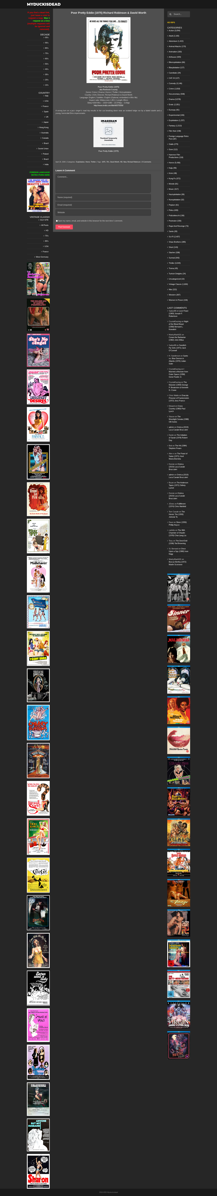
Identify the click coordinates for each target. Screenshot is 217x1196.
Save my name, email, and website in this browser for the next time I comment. (90, 221)
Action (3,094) (174, 30)
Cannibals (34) (175, 73)
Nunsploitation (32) (176, 200)
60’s (46, 58)
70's (107, 162)
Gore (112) (173, 149)
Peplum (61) (174, 205)
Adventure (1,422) (176, 41)
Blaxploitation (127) (176, 67)
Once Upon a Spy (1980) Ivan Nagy (178, 551)
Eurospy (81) (174, 110)
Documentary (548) (177, 94)
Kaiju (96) (173, 168)
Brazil (46, 143)
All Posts (44, 225)
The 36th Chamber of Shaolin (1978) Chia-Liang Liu (177, 532)
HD (121, 162)
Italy (46, 96)
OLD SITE (44, 220)
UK (47, 117)
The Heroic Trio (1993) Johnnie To (177, 514)
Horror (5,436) (174, 163)
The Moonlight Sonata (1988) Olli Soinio (179, 419)
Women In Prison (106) (178, 300)
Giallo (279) (173, 144)
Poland (45, 154)
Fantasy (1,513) (175, 126)
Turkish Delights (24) (177, 274)
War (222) (173, 289)
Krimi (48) (173, 173)
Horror (88, 162)
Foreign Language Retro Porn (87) (178, 137)
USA (46, 101)
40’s (46, 69)
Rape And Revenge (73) (178, 226)
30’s (46, 74)
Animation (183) (175, 52)
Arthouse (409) (175, 57)
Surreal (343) (174, 258)
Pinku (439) (173, 210)
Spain (46, 111)
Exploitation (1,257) (176, 120)
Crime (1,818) (174, 89)
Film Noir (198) (175, 131)
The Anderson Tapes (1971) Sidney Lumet (178, 485)
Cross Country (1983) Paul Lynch (177, 408)
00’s (46, 37)
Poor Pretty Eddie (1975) (108, 151)
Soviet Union (43, 148)
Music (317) (174, 189)
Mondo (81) (173, 184)
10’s (46, 85)
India (46, 164)
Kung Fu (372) (174, 178)
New (124, 162)
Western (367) (174, 295)
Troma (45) (173, 268)
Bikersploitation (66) (177, 62)
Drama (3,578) (175, 99)
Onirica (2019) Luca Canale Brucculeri (177, 466)
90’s (46, 43)
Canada (45, 138)
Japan (45, 122)
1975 (103, 162)
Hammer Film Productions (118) (176, 156)
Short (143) (173, 247)
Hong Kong (43, 127)
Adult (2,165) (174, 36)
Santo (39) (173, 231)
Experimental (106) (176, 115)
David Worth (114, 162)
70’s (46, 53)
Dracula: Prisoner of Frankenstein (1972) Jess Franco (179, 398)
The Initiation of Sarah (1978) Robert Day (178, 437)
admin (171, 427)
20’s (46, 80)
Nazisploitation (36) (176, 194)
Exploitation (80, 162)
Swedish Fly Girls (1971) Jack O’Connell (177, 348)
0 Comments (146, 162)
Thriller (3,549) (175, 263)
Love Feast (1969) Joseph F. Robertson (178, 313)
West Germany (42, 257)
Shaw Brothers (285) (177, 242)
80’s (46, 48)
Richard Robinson (133, 162)
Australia (44, 133)
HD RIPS (171, 22)
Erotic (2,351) (174, 104)
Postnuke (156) (175, 221)
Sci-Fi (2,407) (174, 237)
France (45, 106)
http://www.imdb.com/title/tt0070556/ (108, 105)
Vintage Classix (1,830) (178, 284)
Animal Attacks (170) (177, 46)
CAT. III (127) (174, 78)
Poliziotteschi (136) (176, 215)
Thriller (93, 162)
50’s (46, 64)
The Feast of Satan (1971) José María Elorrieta (178, 456)
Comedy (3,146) (175, 83)
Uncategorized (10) (176, 279)
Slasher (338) (174, 252)
